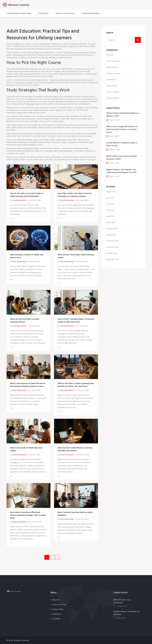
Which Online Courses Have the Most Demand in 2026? (121, 158)
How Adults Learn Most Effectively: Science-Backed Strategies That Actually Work (28, 515)
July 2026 (109, 198)
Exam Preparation (113, 61)
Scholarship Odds (90, 13)
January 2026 (111, 235)
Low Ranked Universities (19, 13)
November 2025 (112, 247)
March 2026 (110, 222)
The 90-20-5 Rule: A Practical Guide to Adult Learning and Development (26, 195)
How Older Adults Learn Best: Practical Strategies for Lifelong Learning (74, 195)
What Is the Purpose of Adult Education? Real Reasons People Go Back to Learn (28, 385)
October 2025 (111, 253)
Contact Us (56, 614)
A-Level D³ (43, 13)
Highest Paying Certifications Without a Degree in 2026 (122, 114)
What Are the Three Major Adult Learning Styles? (76, 256)
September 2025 (112, 259)
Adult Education (112, 67)
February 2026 (111, 228)
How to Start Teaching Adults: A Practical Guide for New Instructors (76, 320)
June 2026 (110, 204)
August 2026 (111, 191)
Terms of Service (59, 604)
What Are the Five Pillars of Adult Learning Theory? (24, 320)
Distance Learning (113, 73)
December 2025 (112, 241)
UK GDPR (56, 618)
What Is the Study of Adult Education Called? (26, 449)
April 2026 (110, 216)
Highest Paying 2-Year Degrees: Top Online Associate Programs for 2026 (121, 171)
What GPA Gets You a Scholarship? (122, 601)
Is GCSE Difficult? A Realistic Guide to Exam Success (121, 144)
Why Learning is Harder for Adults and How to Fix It (26, 256)
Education (110, 55)
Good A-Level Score (65, 13)
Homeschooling (112, 98)
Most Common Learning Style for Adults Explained (75, 514)
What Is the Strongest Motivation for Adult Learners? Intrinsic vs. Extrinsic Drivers (122, 129)
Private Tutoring (112, 92)
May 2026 (110, 210)
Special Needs (111, 86)
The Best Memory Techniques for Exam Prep (126, 613)
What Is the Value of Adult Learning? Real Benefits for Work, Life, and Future (76, 385)
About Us (56, 599)
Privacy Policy (57, 609)
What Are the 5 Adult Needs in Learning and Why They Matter (75, 449)
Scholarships (111, 79)
